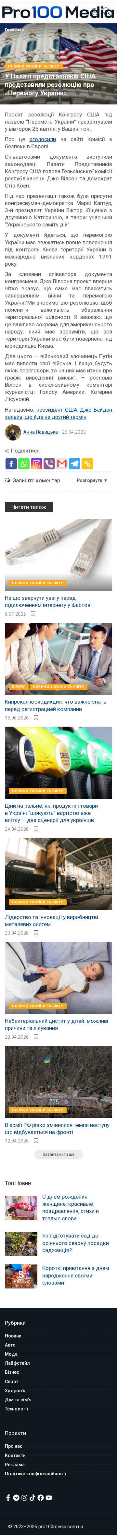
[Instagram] (36, 463)
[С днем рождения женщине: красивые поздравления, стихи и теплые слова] (21, 1208)
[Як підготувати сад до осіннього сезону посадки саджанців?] (21, 1244)
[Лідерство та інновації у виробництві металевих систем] (58, 874)
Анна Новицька (40, 432)
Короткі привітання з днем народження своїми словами (75, 1275)
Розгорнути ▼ (92, 480)
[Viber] (49, 463)
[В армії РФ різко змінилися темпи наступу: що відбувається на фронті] (58, 1082)
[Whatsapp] (24, 463)
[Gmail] (62, 463)
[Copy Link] (87, 463)
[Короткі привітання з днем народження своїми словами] (21, 1276)
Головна (13, 30)
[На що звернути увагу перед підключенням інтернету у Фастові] (58, 555)
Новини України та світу (33, 66)
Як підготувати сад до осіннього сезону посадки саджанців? (75, 1242)
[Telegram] (74, 463)
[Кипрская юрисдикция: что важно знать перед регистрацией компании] (58, 659)
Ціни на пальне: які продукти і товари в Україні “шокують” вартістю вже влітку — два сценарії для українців (51, 813)
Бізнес (18, 687)
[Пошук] (105, 11)
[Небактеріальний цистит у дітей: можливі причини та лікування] (58, 978)
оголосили (42, 139)
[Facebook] (11, 463)
